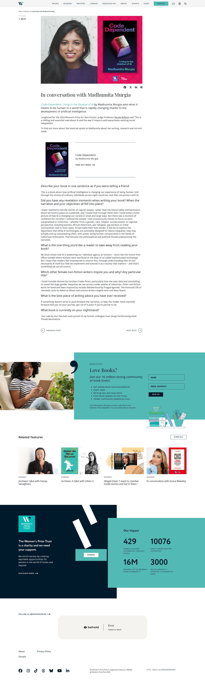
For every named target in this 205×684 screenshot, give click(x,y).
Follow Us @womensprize (32, 614)
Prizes (55, 3)
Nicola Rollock (121, 117)
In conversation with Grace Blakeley (166, 481)
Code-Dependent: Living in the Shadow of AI (67, 104)
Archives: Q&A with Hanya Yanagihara (33, 482)
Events (135, 3)
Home (20, 11)
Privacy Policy (44, 651)
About (124, 3)
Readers (67, 3)
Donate (161, 3)
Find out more (83, 165)
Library (94, 3)
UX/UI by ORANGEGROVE (164, 670)
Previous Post (53, 330)
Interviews (26, 11)
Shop (146, 3)
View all (178, 437)
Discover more (26, 573)
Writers (81, 3)
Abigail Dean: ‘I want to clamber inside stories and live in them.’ (121, 482)
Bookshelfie (109, 3)
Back (23, 19)
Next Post (131, 330)
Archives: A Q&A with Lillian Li (77, 481)
